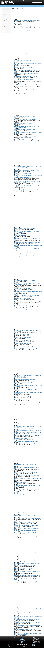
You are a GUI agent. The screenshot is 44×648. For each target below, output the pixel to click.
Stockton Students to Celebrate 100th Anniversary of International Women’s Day (26, 557)
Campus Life (26, 6)
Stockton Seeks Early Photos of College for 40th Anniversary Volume (24, 354)
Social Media (4, 24)
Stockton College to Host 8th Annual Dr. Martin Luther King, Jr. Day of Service (25, 23)
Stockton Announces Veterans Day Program (20, 110)
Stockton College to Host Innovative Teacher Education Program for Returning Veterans (27, 33)
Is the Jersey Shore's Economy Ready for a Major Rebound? (23, 382)
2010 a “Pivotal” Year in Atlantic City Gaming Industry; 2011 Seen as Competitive (26, 612)
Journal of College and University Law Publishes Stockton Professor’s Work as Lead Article (28, 604)
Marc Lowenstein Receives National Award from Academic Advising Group (25, 139)
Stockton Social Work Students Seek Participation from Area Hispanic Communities (26, 509)
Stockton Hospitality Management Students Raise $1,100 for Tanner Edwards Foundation (27, 430)
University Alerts (16, 642)
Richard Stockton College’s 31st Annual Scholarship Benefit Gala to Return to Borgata (26, 584)
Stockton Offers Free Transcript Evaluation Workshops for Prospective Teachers (26, 315)
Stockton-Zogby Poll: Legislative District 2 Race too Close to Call (24, 89)
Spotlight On (4, 14)
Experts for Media (5, 12)
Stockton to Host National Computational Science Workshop (23, 309)
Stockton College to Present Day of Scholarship (21, 512)
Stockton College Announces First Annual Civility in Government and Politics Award (26, 423)
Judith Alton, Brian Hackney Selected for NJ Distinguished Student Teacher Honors (26, 295)
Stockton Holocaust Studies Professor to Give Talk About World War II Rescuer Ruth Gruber (27, 301)
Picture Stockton (5, 16)
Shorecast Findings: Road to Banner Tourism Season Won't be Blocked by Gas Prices (26, 351)
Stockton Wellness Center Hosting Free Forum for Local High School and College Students (27, 448)
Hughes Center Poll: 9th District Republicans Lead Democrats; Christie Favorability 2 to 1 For (28, 175)
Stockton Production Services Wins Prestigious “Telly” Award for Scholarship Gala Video (27, 435)
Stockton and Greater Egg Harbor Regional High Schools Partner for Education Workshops (27, 219)
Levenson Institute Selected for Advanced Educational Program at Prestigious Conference (27, 252)
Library (10, 638)
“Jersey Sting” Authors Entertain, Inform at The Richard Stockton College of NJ (25, 446)
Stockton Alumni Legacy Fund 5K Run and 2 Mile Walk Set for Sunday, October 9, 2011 (27, 194)
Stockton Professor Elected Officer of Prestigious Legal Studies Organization (25, 472)
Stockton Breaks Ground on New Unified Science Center (22, 274)
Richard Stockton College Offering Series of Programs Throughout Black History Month (27, 575)
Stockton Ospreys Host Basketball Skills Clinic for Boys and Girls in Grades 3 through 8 (27, 223)
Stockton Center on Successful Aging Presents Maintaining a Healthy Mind (25, 119)
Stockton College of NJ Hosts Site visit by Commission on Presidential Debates (26, 348)
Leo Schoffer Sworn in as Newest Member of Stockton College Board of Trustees (26, 525)
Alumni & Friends (37, 6)
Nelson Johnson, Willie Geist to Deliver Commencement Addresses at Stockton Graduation (27, 369)
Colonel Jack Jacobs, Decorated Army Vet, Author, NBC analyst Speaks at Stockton (26, 475)
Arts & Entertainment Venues (6, 22)
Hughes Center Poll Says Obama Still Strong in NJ (21, 334)
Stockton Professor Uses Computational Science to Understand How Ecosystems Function (27, 325)
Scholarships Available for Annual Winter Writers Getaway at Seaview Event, (25, 57)
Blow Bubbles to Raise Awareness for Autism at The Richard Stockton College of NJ (26, 420)
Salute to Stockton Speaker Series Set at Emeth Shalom (22, 288)
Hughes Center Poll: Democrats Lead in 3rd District (21, 163)
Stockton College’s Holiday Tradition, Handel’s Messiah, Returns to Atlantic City (26, 60)
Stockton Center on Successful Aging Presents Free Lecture (23, 123)
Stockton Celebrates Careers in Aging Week (20, 438)
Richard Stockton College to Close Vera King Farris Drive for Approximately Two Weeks (27, 20)
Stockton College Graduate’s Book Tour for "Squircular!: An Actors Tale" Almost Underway (27, 619)
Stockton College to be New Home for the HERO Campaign (23, 67)
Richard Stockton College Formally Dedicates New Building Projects (24, 47)
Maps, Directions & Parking (37, 641)
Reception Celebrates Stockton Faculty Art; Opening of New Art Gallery (24, 587)
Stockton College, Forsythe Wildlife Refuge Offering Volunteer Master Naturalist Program (27, 489)
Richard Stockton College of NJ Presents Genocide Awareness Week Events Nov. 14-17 (27, 73)
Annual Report (5, 31)
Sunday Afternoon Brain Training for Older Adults (21, 113)
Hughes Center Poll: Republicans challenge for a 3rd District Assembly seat (25, 92)
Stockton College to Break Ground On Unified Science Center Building (24, 280)
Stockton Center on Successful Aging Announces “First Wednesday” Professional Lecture (27, 535)
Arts (33, 6)
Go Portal (23, 0)
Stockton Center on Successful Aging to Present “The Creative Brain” (24, 568)
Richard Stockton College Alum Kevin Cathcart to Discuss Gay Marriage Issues (26, 560)
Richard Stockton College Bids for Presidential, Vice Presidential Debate (25, 443)
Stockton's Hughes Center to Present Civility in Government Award (24, 328)
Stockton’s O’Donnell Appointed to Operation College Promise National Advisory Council (27, 70)
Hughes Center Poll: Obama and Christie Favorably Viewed (22, 337)
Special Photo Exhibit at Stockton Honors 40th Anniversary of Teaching (24, 129)
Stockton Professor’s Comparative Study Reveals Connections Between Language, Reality (27, 518)
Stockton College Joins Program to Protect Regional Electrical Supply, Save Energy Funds (27, 496)
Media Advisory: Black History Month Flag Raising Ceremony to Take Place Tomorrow (27, 563)
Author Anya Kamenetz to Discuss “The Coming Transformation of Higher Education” (26, 441)
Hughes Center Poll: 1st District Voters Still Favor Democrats (23, 95)
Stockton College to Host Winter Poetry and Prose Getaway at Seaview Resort (26, 30)
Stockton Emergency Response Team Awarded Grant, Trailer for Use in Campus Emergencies (28, 532)
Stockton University (8, 2)
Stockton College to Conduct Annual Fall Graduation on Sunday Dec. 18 (24, 26)
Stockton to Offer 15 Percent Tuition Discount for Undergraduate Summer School (26, 530)
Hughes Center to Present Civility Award (20, 235)
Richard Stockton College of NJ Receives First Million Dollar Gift (23, 298)
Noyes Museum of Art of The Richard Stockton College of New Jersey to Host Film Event (27, 432)
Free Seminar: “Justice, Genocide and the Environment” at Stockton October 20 (25, 136)
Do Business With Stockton (15, 641)
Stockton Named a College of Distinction (20, 482)
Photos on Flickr (5, 26)
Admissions (18, 6)
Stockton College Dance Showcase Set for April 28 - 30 (22, 396)
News (3, 9)
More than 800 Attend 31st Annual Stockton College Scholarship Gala (24, 379)
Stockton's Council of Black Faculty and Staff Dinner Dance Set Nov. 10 (24, 116)
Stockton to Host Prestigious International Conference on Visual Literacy (25, 305)
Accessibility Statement (37, 642)
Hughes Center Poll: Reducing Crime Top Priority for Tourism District (24, 340)
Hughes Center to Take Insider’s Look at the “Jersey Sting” (23, 539)
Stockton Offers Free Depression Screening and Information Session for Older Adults (27, 226)
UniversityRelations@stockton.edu (17, 16)
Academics (11, 6)
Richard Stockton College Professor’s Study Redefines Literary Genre (24, 565)
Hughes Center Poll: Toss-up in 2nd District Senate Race (22, 160)
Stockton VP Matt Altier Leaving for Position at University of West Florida (25, 346)
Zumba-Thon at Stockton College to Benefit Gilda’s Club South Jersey (24, 515)
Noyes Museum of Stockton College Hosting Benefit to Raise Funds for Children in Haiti (27, 581)
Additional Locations (29, 637)
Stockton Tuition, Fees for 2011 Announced (20, 277)
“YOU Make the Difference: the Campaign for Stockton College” (23, 197)
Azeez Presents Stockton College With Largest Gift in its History (23, 177)
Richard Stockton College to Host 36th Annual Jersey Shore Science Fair (25, 464)
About (6, 6)
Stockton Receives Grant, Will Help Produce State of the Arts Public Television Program (27, 242)
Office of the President (15, 637)
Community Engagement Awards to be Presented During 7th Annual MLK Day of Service (27, 625)
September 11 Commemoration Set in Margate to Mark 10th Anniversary (25, 228)
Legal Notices (16, 638)
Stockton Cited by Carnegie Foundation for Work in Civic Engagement (24, 629)
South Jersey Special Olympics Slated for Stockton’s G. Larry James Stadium (25, 389)
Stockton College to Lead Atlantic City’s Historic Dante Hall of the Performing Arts (26, 311)
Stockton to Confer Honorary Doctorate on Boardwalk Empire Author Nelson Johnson (26, 528)
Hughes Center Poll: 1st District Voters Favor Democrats (22, 173)
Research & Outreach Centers (6, 20)
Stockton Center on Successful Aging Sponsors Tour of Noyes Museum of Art (25, 371)
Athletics (30, 6)
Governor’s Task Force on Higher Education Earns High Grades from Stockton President (27, 622)
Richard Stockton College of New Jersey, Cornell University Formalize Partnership (26, 170)
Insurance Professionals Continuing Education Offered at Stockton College (25, 142)
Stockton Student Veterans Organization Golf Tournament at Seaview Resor (25, 406)
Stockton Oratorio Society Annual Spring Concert (21, 399)
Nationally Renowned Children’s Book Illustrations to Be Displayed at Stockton (25, 522)
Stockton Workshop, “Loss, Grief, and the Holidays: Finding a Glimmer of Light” (25, 76)
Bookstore (9, 637)
